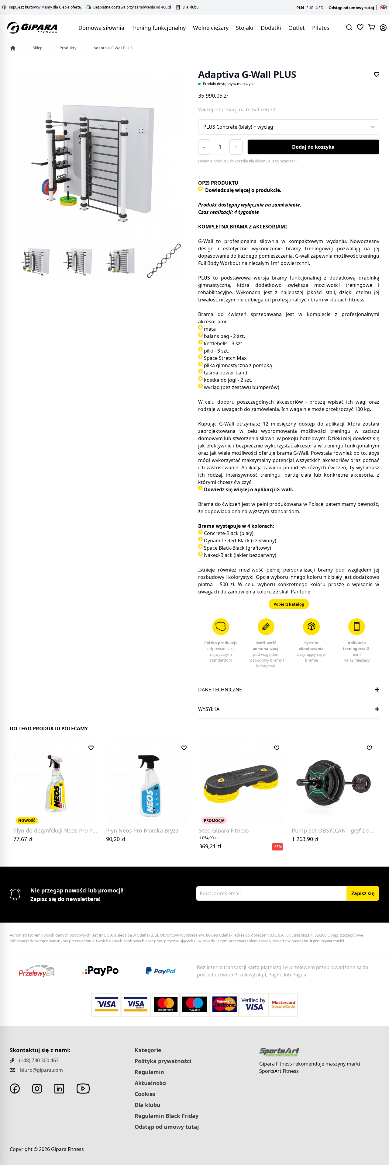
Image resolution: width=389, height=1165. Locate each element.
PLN (300, 7)
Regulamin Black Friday (166, 1115)
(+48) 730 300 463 (39, 1060)
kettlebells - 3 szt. (223, 343)
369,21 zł (210, 842)
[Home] (13, 48)
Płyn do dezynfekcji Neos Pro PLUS (57, 830)
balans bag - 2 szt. (224, 336)
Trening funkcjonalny (159, 27)
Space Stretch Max (225, 358)
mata (210, 328)
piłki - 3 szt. (216, 350)
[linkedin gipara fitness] (59, 1089)
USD (319, 7)
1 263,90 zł (305, 839)
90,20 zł (115, 839)
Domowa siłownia (101, 27)
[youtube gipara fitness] (83, 1088)
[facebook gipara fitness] (15, 1088)
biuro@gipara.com (41, 1070)
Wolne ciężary (211, 27)
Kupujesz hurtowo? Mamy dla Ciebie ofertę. (45, 7)
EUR (309, 7)
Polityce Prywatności (324, 941)
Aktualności (151, 1083)
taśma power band (225, 372)
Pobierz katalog (289, 604)
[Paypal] (164, 971)
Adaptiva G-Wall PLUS (113, 47)
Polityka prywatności (163, 1061)
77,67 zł (23, 839)
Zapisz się (362, 893)
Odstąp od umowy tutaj (351, 7)
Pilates (320, 27)
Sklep (38, 47)
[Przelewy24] (41, 971)
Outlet (296, 27)
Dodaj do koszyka (313, 147)
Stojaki (244, 27)
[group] (100, 158)
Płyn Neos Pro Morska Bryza (142, 830)
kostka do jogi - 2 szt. (228, 380)
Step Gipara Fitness (224, 830)
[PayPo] (105, 971)
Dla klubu (190, 7)
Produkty (68, 47)
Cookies (145, 1093)
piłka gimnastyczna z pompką (238, 365)
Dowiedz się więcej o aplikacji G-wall (248, 489)
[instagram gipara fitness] (37, 1089)
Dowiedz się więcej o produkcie (242, 190)
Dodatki (271, 27)
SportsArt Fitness (279, 1071)
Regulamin (149, 1072)
